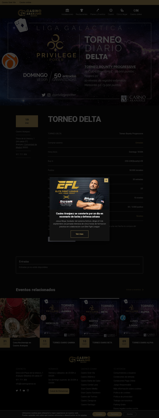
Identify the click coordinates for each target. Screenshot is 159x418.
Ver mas (79, 234)
